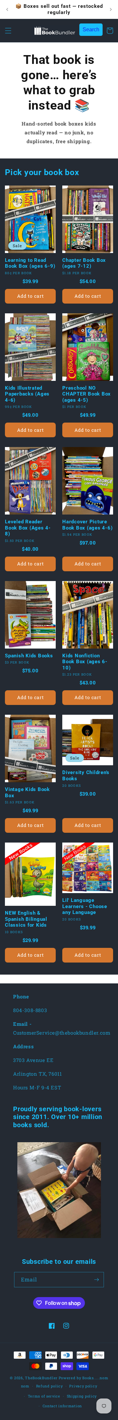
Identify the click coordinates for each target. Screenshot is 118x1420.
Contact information (62, 1405)
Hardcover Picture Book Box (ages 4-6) (87, 525)
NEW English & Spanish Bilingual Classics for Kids (26, 919)
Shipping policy (82, 1396)
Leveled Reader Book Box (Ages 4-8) (28, 528)
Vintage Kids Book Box (27, 792)
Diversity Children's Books (85, 776)
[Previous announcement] (7, 9)
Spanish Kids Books (29, 656)
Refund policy (49, 1385)
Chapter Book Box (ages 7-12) (84, 263)
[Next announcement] (111, 9)
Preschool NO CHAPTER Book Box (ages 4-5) (86, 394)
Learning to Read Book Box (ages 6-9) (30, 263)
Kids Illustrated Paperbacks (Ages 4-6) (27, 394)
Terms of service (44, 1396)
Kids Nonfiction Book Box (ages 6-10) (85, 662)
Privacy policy (83, 1385)
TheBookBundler (41, 1377)
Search (91, 29)
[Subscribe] (96, 1279)
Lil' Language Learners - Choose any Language (84, 906)
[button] (8, 30)
